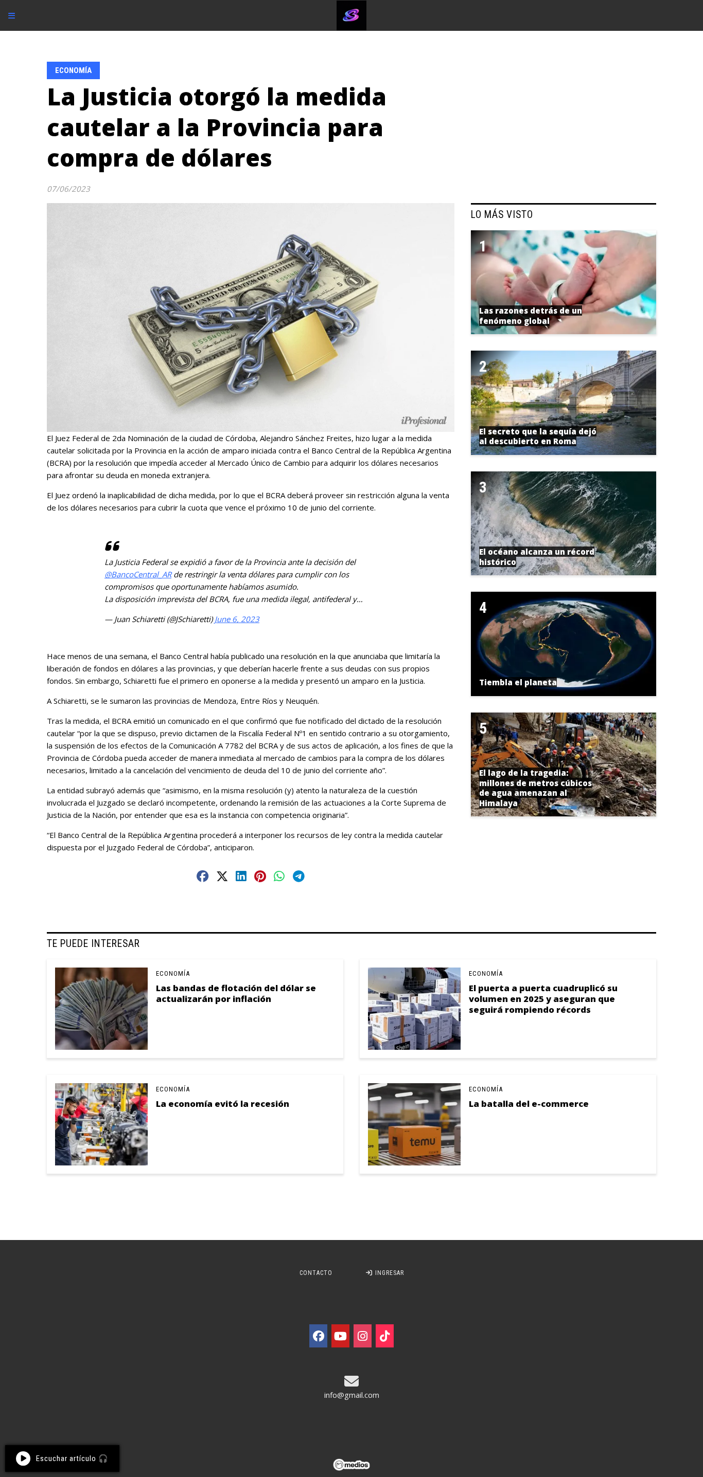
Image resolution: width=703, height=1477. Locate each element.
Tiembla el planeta (518, 682)
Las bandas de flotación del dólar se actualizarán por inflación (236, 993)
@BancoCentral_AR (137, 574)
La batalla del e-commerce (529, 1103)
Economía (73, 70)
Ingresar (388, 1273)
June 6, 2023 (237, 619)
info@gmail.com (351, 1395)
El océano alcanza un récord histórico (536, 556)
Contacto (316, 1273)
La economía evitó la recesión (222, 1103)
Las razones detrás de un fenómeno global (530, 315)
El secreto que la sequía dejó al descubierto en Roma (537, 436)
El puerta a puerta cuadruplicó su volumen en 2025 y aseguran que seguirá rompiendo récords (543, 999)
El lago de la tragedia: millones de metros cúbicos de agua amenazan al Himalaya (535, 788)
